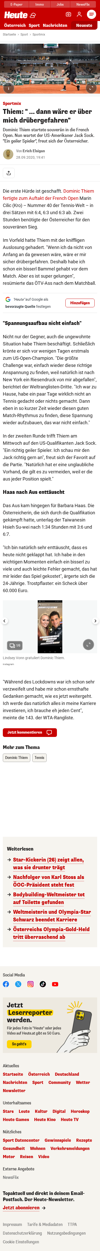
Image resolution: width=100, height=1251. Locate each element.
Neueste (84, 25)
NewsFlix (82, 4)
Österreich (15, 25)
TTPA (72, 1224)
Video (43, 1156)
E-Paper (17, 4)
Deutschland (67, 1074)
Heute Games (16, 1119)
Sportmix (39, 34)
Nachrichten (15, 1082)
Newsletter (14, 1090)
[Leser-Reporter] (68, 14)
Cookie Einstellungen (21, 1242)
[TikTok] (43, 984)
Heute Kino (45, 1119)
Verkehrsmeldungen (70, 1148)
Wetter (83, 1082)
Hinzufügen (80, 303)
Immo (39, 4)
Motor (9, 1156)
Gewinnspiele (58, 1140)
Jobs (60, 4)
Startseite (9, 34)
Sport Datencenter (21, 1140)
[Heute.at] (16, 14)
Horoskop (80, 1111)
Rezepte (84, 1140)
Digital (59, 1111)
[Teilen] (9, 173)
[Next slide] (95, 620)
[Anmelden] (79, 14)
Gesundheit (14, 1148)
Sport (34, 25)
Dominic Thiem (16, 757)
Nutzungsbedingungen (66, 1233)
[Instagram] (30, 984)
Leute (24, 1111)
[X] (18, 984)
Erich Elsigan (34, 151)
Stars (8, 1111)
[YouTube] (55, 984)
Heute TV (70, 1119)
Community (59, 1082)
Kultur (41, 1111)
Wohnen (37, 1148)
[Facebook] (6, 984)
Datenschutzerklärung (22, 1233)
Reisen (26, 1156)
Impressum (12, 1224)
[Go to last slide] (4, 620)
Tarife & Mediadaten (45, 1224)
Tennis (39, 757)
